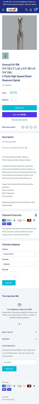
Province (5, 259)
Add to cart (19, 108)
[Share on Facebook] (22, 127)
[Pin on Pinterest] (27, 127)
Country (5, 249)
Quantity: (5, 100)
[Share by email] (35, 127)
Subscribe (9, 369)
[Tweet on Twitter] (31, 127)
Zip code (5, 269)
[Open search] (26, 10)
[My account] (31, 10)
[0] (35, 9)
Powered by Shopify (8, 399)
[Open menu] (3, 10)
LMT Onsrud (6, 85)
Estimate (8, 283)
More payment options (19, 120)
